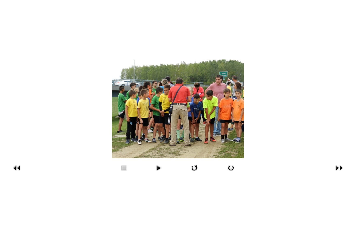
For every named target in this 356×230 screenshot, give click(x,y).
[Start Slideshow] (159, 167)
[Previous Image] (17, 167)
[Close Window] (231, 167)
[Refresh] (194, 167)
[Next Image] (339, 167)
